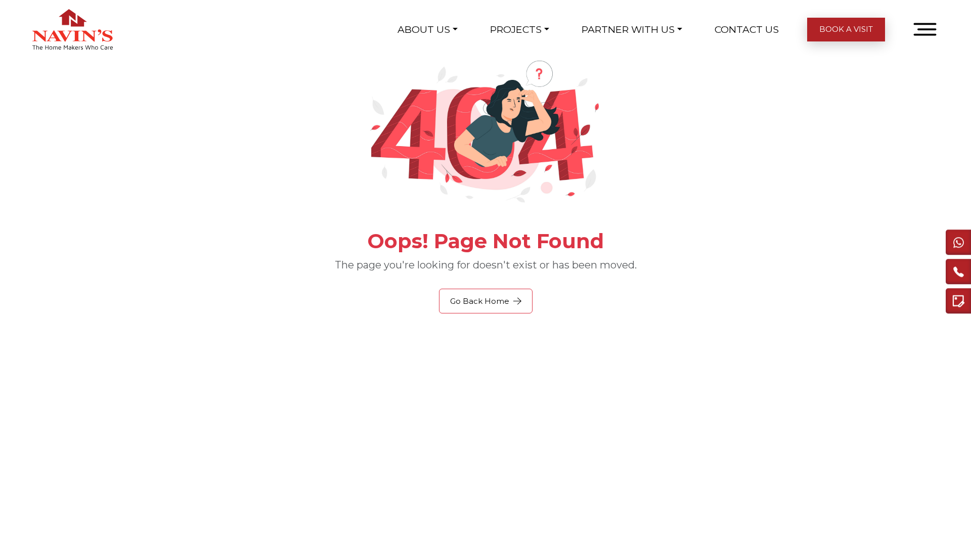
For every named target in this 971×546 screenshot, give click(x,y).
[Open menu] (925, 29)
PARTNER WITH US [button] (628, 29)
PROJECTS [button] (516, 29)
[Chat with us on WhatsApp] (958, 243)
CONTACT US (747, 29)
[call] (958, 272)
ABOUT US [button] (424, 29)
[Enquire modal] (958, 301)
